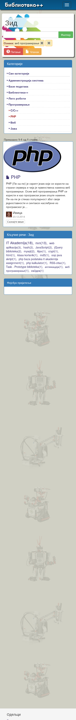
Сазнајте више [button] (15, 221)
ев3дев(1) (37, 271)
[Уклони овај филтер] (42, 43)
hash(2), (28, 247)
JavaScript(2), (44, 247)
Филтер (66, 35)
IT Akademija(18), (20, 242)
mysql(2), (29, 251)
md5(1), (45, 255)
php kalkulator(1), (37, 263)
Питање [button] (15, 52)
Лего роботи (17, 98)
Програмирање (19, 104)
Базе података (18, 86)
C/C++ (14, 110)
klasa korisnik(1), (27, 255)
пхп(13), (41, 242)
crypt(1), (53, 251)
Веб (13, 122)
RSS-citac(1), (58, 263)
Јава (14, 128)
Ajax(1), (42, 251)
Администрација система (26, 80)
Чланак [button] (34, 52)
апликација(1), (54, 267)
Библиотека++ (24, 4)
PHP (13, 116)
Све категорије (19, 73)
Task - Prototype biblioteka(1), (24, 267)
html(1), (11, 255)
